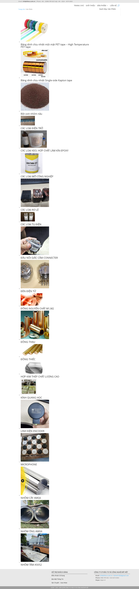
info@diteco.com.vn (29, 1)
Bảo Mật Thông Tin (57, 579)
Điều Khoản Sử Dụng (58, 575)
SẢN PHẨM (101, 6)
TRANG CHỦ (79, 6)
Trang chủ (21, 9)
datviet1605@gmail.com (121, 575)
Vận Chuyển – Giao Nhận (59, 583)
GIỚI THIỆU (90, 6)
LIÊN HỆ (113, 6)
